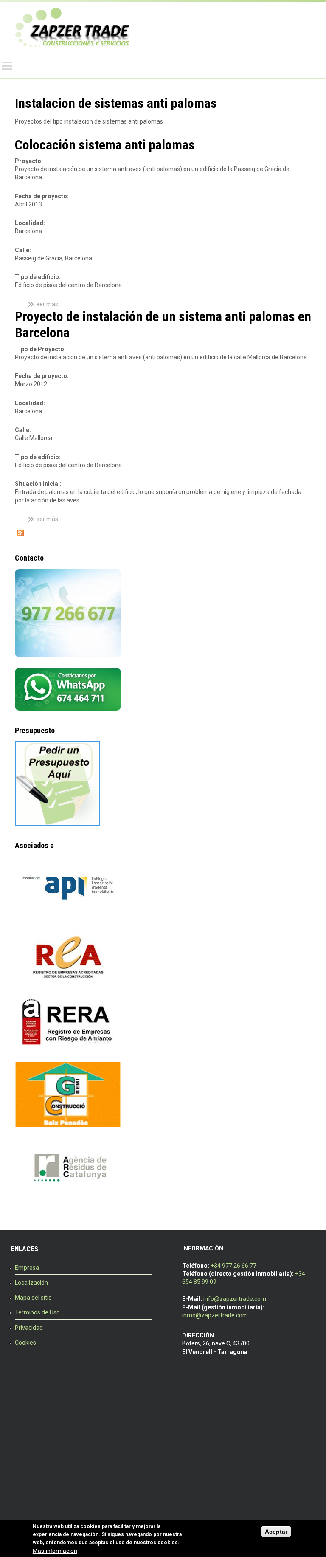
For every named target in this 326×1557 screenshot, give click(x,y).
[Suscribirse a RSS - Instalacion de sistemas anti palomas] (20, 534)
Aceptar (276, 1531)
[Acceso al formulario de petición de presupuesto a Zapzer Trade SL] (57, 824)
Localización (31, 1282)
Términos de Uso (37, 1312)
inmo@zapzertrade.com (215, 1315)
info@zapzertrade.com (234, 1298)
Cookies (25, 1342)
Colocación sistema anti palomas (105, 145)
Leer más (45, 304)
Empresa (27, 1267)
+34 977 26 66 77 (233, 1265)
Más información (55, 1550)
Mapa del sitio (33, 1297)
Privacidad (29, 1327)
